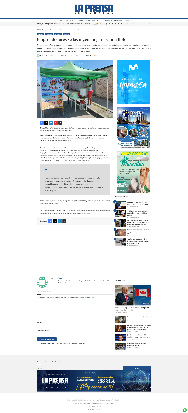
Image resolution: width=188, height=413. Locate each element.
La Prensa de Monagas (103, 400)
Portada (60, 20)
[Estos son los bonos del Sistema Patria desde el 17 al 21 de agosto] (120, 205)
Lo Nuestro (51, 30)
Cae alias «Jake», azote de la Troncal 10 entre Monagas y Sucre (84, 23)
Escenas (108, 20)
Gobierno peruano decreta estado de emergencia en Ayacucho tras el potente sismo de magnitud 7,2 (139, 328)
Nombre (39, 322)
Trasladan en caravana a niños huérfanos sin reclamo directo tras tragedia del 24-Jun (138, 241)
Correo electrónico (43, 330)
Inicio (39, 30)
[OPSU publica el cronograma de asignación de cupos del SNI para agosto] (120, 213)
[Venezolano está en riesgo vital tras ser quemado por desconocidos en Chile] (120, 232)
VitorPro (99, 406)
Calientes (40, 34)
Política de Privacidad (90, 403)
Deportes (118, 20)
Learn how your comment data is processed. (72, 343)
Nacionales (90, 20)
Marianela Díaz (44, 56)
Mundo (100, 20)
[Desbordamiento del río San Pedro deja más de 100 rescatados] (120, 319)
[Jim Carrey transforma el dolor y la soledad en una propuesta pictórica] (120, 337)
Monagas (69, 20)
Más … (128, 20)
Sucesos (80, 20)
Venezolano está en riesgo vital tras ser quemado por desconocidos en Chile (138, 232)
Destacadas (49, 34)
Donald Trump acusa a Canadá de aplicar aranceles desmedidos (132, 308)
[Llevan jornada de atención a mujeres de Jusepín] (120, 346)
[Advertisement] (75, 251)
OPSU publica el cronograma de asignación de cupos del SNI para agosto (137, 213)
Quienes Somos (108, 403)
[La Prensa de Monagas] (94, 9)
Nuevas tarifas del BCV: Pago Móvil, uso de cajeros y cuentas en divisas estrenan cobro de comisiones (138, 222)
